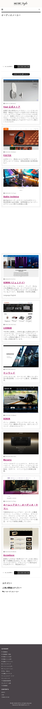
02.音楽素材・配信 (6, 654)
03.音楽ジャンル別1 (6, 656)
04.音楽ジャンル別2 (6, 659)
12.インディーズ (5, 678)
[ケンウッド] (21, 356)
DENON (6, 419)
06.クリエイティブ (6, 664)
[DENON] (21, 400)
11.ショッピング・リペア (7, 676)
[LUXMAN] (21, 312)
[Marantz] (21, 443)
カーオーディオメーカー (11, 591)
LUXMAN (7, 328)
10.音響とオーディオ (6, 673)
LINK (2, 694)
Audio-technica (11, 196)
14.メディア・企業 (6, 683)
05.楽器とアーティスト (7, 661)
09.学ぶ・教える (5, 671)
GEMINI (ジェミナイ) (14, 282)
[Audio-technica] (21, 180)
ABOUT (3, 692)
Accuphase (8, 555)
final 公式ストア (11, 107)
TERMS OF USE (5, 697)
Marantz (7, 460)
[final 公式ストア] (21, 90)
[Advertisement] (21, 40)
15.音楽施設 (4, 685)
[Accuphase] (21, 539)
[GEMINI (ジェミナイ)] (21, 266)
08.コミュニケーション (7, 668)
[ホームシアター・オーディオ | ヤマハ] (21, 488)
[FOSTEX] (21, 139)
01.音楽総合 (4, 652)
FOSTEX (7, 155)
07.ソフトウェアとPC (6, 666)
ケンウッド (9, 373)
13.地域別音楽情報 (6, 680)
